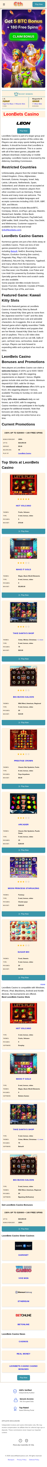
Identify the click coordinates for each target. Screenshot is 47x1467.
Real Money (23, 1354)
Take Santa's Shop (23, 633)
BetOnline (23, 1324)
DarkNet (23, 1255)
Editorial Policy (34, 1460)
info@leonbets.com (11, 230)
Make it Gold (23, 569)
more (42, 984)
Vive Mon (23, 1278)
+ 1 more (40, 640)
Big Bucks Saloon (23, 697)
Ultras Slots (34, 104)
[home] (19, 6)
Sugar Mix (23, 952)
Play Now (39, 4)
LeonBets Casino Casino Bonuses (23, 1367)
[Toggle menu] (4, 4)
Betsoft (14, 251)
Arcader (23, 824)
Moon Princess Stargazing (23, 888)
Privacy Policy (21, 1460)
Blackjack (11, 1460)
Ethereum (23, 1301)
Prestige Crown (23, 761)
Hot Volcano (23, 506)
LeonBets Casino (24, 453)
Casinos (23, 1341)
